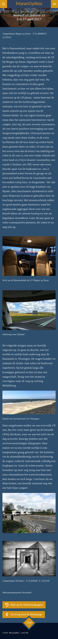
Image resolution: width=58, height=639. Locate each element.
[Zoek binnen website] (3, 4)
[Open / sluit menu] (54, 4)
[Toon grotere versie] (29, 256)
